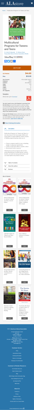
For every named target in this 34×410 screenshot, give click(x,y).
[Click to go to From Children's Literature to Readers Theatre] (24, 223)
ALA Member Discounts (17, 368)
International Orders (17, 353)
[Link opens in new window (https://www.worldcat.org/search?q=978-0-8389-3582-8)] (18, 57)
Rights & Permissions (17, 399)
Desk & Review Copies (17, 371)
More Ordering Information (12, 123)
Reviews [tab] (10, 169)
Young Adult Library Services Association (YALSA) (16, 53)
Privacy (17, 394)
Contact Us (17, 391)
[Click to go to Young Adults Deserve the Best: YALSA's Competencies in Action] (9, 259)
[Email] (11, 61)
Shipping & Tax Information (17, 360)
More (9, 210)
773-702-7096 (19, 342)
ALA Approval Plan (17, 381)
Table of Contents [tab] (12, 162)
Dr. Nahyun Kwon (20, 52)
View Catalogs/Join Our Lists (17, 378)
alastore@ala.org (17, 343)
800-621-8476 (18, 340)
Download (14, 96)
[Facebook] (5, 61)
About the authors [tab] (13, 166)
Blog (17, 373)
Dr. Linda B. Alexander (9, 52)
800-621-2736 (18, 338)
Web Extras (17, 383)
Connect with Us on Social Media (17, 401)
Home (3, 10)
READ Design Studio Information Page (17, 376)
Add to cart (17, 68)
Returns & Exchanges (17, 358)
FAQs (17, 350)
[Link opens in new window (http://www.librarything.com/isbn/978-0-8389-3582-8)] (8, 57)
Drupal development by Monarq (16, 408)
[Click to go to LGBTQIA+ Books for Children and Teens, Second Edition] (9, 223)
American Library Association (18, 329)
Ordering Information (17, 355)
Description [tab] (11, 128)
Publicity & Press (17, 396)
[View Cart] (32, 3)
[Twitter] (8, 61)
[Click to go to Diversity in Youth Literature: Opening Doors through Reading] (9, 295)
